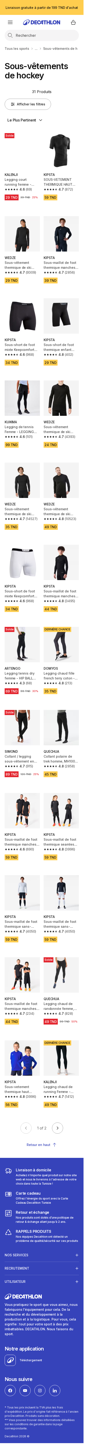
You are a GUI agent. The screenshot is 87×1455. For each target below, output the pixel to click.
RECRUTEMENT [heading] (17, 1268)
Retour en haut (38, 1145)
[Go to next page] (57, 1128)
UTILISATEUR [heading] (15, 1282)
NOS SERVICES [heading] (16, 1255)
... (36, 48)
